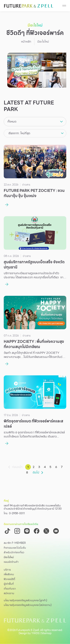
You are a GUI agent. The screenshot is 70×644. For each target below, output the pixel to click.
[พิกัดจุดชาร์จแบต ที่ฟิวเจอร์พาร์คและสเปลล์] (35, 392)
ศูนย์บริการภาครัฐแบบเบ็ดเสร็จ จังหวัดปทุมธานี (34, 264)
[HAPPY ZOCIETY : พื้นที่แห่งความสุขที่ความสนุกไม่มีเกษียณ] (35, 312)
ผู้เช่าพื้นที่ (9, 584)
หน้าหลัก (26, 41)
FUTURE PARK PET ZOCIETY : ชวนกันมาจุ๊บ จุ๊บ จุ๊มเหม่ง (34, 193)
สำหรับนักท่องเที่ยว (14, 552)
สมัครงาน (9, 593)
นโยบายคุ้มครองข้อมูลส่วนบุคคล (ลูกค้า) (25, 600)
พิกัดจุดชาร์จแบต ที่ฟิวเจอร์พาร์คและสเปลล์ (33, 423)
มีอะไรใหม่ (9, 557)
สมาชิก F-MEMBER (15, 543)
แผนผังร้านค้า (11, 562)
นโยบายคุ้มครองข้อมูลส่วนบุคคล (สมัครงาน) (28, 605)
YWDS (35, 633)
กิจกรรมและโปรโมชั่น (15, 548)
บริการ (7, 569)
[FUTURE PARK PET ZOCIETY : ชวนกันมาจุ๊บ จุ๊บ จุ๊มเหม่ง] (35, 161)
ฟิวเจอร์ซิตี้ (9, 579)
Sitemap (46, 633)
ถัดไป (36, 472)
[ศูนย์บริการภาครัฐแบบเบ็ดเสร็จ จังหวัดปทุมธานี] (35, 233)
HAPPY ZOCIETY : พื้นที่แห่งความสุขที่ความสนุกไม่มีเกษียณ (34, 344)
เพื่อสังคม (9, 574)
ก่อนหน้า (17, 467)
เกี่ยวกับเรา (10, 588)
